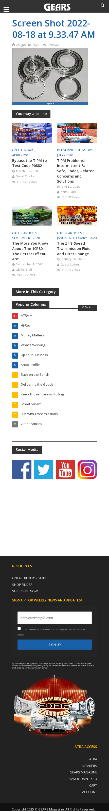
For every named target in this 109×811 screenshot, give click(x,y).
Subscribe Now (25, 591)
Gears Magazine (83, 772)
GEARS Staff (24, 269)
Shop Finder (22, 584)
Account (89, 792)
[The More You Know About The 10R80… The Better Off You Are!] (32, 215)
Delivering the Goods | (77, 150)
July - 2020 (65, 155)
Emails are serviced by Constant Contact (32, 668)
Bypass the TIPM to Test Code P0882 (29, 163)
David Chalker (26, 176)
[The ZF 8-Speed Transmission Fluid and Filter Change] (77, 215)
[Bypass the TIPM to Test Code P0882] (32, 132)
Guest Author (70, 264)
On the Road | (24, 150)
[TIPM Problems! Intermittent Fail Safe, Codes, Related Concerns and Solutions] (77, 132)
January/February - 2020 (77, 238)
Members (89, 765)
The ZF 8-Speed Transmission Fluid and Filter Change (73, 248)
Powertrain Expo (82, 778)
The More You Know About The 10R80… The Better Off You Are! (30, 251)
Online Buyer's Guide (29, 578)
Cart (93, 785)
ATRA (93, 759)
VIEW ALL (87, 307)
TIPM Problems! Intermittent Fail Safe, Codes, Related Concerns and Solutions (76, 171)
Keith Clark (68, 192)
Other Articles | (26, 233)
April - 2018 (21, 155)
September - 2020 (26, 238)
